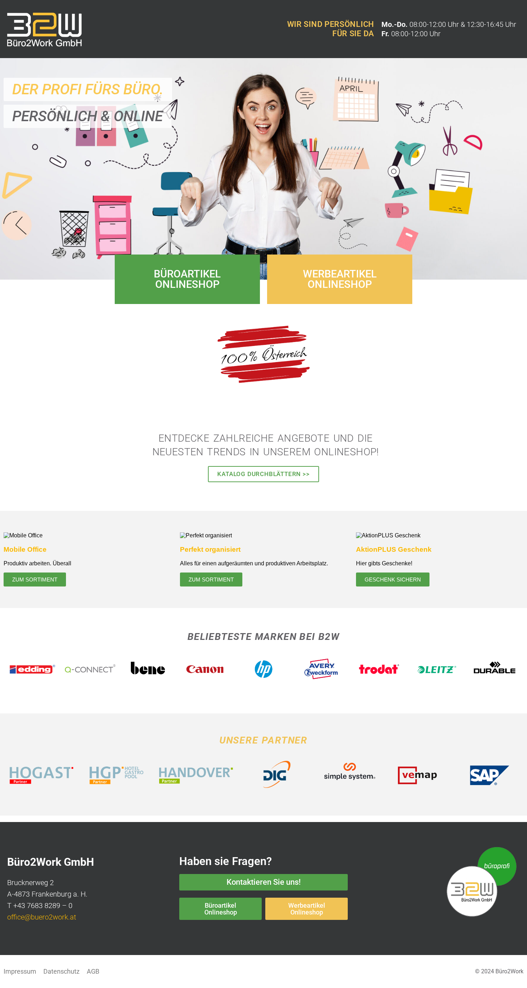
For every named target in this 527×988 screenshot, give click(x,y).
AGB (93, 971)
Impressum (20, 971)
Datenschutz (61, 971)
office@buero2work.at (41, 917)
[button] (88, 89)
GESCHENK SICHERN (393, 579)
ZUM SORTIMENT (34, 579)
